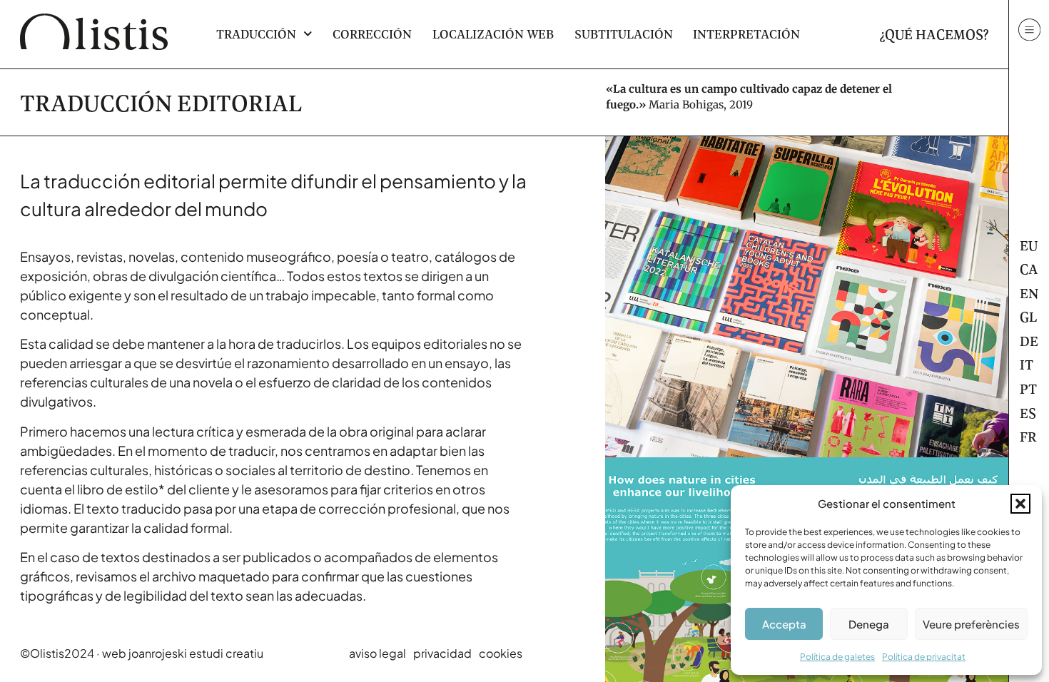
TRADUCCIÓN (256, 34)
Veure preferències (971, 624)
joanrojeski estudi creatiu (195, 653)
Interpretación (746, 34)
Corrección (372, 34)
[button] (1020, 504)
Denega (868, 624)
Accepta (784, 624)
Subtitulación (623, 34)
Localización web (493, 34)
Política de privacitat (924, 656)
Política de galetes (837, 656)
